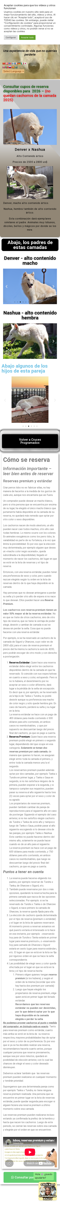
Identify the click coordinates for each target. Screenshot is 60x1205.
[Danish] (6, 63)
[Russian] (9, 67)
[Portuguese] (6, 67)
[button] (6, 286)
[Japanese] (25, 63)
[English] (9, 63)
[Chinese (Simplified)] (3, 63)
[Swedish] (16, 67)
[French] (16, 63)
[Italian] (22, 63)
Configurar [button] (11, 37)
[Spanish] (13, 67)
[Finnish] (13, 63)
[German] (19, 63)
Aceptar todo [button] (27, 37)
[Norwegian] (3, 67)
